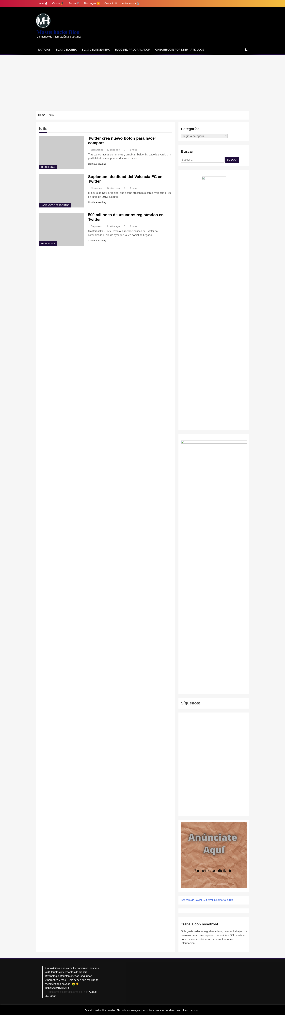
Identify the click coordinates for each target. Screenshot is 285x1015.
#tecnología (52, 976)
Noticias (44, 49)
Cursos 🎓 (58, 3)
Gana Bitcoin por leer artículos (179, 49)
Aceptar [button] (195, 1010)
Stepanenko (97, 149)
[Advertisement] (142, 79)
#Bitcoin (57, 968)
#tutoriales (54, 972)
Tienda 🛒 (74, 3)
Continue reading (97, 164)
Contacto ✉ (110, 3)
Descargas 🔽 (92, 3)
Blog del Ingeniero (96, 49)
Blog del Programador (132, 49)
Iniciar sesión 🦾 (131, 3)
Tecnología (48, 167)
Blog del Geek (66, 49)
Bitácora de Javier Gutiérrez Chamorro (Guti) (207, 900)
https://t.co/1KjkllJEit (57, 988)
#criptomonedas (69, 976)
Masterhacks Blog (57, 32)
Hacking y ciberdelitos (55, 205)
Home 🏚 (43, 3)
